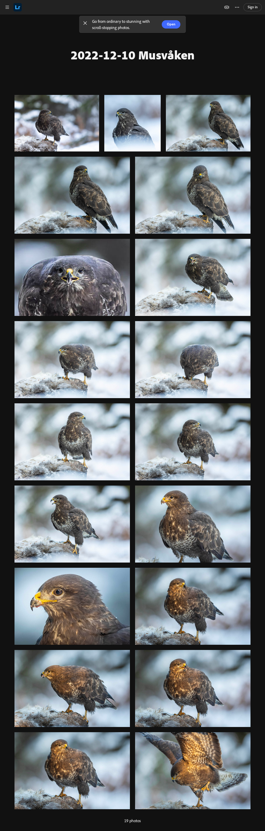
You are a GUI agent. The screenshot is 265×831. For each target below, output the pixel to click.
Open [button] (171, 24)
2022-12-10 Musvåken (133, 55)
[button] (85, 24)
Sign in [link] (253, 7)
